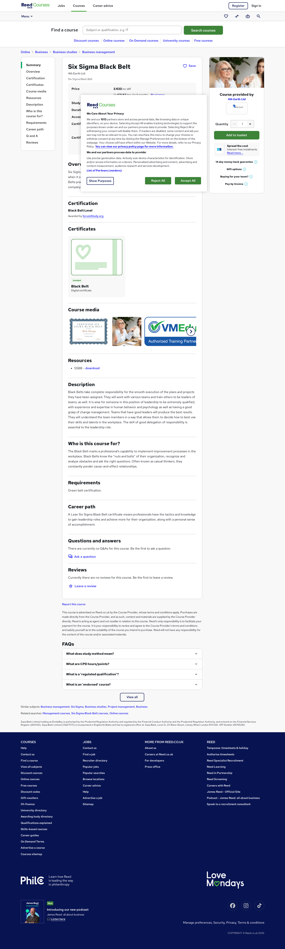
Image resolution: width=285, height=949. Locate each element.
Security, (219, 923)
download (92, 368)
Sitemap (88, 804)
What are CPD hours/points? (87, 664)
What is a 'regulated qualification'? (92, 674)
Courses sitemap (31, 854)
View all (132, 697)
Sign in (256, 6)
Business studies (65, 52)
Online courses (114, 41)
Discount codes (30, 791)
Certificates (35, 85)
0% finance (28, 804)
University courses (176, 41)
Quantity (221, 124)
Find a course (64, 30)
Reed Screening (217, 779)
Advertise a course (33, 847)
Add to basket (236, 135)
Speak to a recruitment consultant (228, 804)
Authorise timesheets (220, 754)
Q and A (32, 136)
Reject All (158, 181)
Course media (36, 91)
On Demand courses (143, 41)
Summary (33, 65)
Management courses (56, 713)
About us (150, 748)
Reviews (32, 142)
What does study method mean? (90, 654)
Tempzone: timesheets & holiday (227, 748)
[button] (191, 331)
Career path (35, 129)
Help (24, 748)
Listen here (58, 919)
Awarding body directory (37, 816)
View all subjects (31, 766)
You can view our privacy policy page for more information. (134, 146)
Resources (33, 98)
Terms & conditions (251, 923)
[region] (144, 143)
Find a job (89, 754)
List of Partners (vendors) (104, 170)
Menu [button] (25, 16)
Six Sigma (77, 706)
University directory (34, 810)
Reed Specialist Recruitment (225, 760)
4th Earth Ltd (237, 99)
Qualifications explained (36, 823)
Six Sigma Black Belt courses (89, 713)
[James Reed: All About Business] (32, 911)
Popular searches (94, 773)
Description (34, 104)
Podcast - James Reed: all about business (233, 798)
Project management (121, 706)
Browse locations (93, 779)
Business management (98, 52)
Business (41, 52)
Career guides (30, 835)
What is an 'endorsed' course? (88, 684)
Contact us (28, 754)
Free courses (203, 41)
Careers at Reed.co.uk (159, 754)
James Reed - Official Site (223, 791)
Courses (79, 6)
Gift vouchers (29, 798)
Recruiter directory (95, 760)
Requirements (36, 123)
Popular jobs (91, 766)
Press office (152, 766)
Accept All (188, 181)
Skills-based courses (34, 829)
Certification (35, 78)
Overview (33, 72)
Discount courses (86, 41)
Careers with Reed (218, 785)
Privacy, (232, 923)
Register (238, 6)
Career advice (103, 6)
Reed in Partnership (219, 773)
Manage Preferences (197, 923)
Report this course (74, 604)
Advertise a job (92, 798)
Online (25, 52)
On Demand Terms (32, 841)
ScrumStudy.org (93, 216)
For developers (154, 760)
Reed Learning (216, 766)
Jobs (61, 6)
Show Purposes (100, 181)
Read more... (235, 153)
